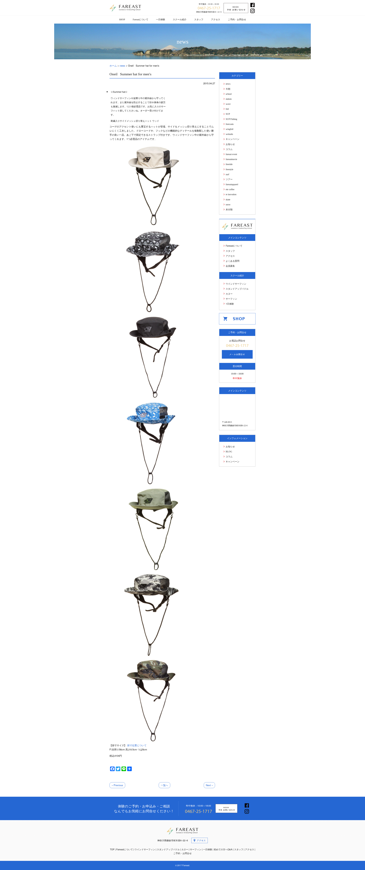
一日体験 (160, 19)
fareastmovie (231, 159)
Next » (209, 785)
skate (228, 199)
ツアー (229, 179)
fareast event (231, 154)
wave (228, 104)
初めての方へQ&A (223, 849)
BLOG (229, 451)
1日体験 (230, 303)
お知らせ (230, 144)
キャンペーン (232, 139)
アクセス (215, 19)
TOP (112, 849)
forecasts (230, 124)
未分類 (229, 209)
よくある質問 (232, 260)
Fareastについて (140, 19)
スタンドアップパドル (237, 288)
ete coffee (230, 189)
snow (228, 204)
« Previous (117, 785)
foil (227, 109)
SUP (228, 114)
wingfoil (229, 129)
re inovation (231, 194)
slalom (229, 99)
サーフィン (231, 298)
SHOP (122, 19)
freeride (229, 164)
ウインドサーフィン (236, 283)
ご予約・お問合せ (237, 19)
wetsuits (229, 134)
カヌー (229, 293)
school (229, 94)
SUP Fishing (231, 119)
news (228, 84)
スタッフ (198, 19)
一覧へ (164, 785)
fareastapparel (232, 184)
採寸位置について (137, 745)
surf (227, 174)
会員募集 (230, 265)
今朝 (228, 89)
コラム (229, 149)
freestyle (229, 169)
